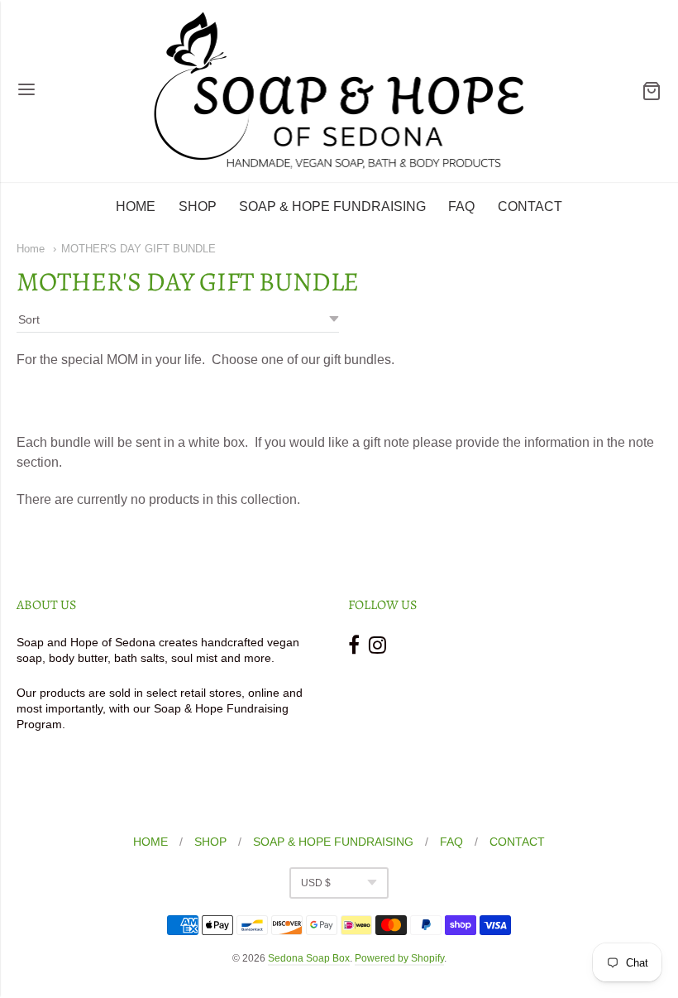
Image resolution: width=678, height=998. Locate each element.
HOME (135, 206)
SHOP (198, 206)
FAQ (461, 206)
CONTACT (530, 206)
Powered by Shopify (399, 958)
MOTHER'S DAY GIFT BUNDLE (138, 248)
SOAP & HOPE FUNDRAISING (332, 206)
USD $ (316, 883)
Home (31, 248)
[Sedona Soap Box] (339, 91)
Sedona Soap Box (309, 958)
